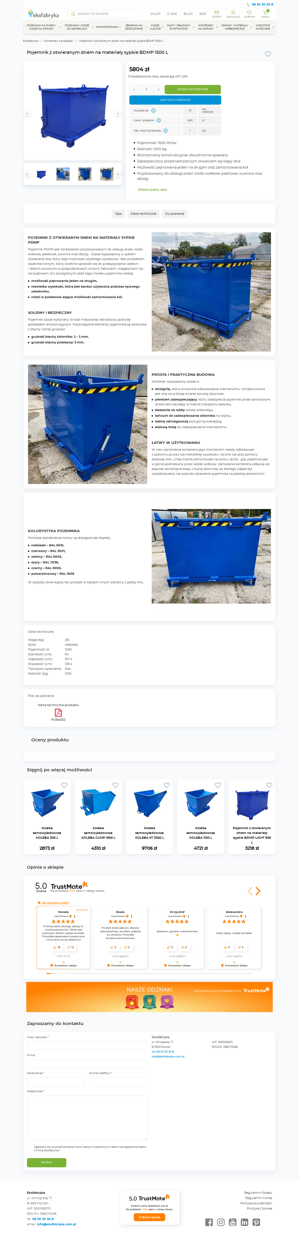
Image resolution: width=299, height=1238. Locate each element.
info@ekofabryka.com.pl (168, 1056)
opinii (86, 890)
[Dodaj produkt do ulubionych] (268, 54)
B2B (202, 14)
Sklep (155, 14)
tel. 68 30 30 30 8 (163, 1051)
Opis (118, 213)
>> (118, 174)
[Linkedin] (244, 1222)
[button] (257, 891)
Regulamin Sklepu (258, 1192)
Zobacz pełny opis (152, 189)
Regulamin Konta (258, 1198)
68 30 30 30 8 (262, 4)
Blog (188, 14)
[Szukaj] (73, 14)
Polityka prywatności (256, 1203)
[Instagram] (221, 1222)
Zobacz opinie (149, 1217)
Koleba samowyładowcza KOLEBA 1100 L (200, 833)
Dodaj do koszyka (192, 89)
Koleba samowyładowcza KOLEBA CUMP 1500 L (98, 833)
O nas (172, 14)
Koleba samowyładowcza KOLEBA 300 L (47, 833)
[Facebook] (209, 1222)
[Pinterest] (256, 1222)
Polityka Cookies (259, 1208)
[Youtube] (232, 1222)
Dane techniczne (143, 213)
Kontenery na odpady (58, 41)
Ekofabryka (30, 41)
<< (27, 174)
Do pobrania (174, 213)
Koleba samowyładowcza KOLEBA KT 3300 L (149, 833)
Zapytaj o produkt (175, 100)
